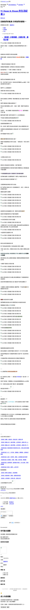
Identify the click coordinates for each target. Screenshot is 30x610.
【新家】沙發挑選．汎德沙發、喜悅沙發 (11, 478)
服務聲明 (15, 590)
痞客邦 (11, 498)
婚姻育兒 (12, 25)
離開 (8, 607)
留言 (14, 498)
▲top (2, 506)
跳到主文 (3, 18)
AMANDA (3, 490)
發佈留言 (3, 517)
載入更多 (3, 508)
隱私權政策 (25, 589)
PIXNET (6, 589)
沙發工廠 (11, 503)
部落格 (5, 29)
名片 (4, 31)
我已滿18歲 (3, 607)
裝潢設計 (11, 502)
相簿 (4, 27)
